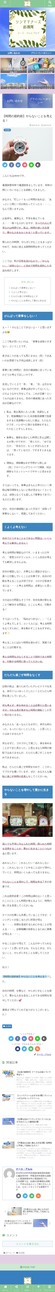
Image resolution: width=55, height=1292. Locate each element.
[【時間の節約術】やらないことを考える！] (18, 164)
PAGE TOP (28, 1267)
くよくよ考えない (19, 292)
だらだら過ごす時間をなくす (24, 296)
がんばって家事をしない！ (23, 288)
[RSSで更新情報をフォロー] (37, 1048)
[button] (49, 654)
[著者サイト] (17, 1048)
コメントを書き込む (27, 1243)
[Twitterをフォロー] (24, 1048)
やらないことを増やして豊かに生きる (28, 300)
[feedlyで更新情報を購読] (30, 1048)
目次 (23, 282)
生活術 (8, 1026)
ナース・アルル (24, 1169)
